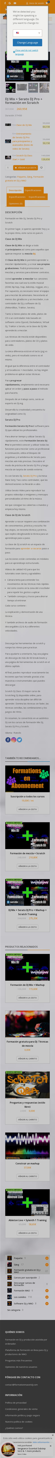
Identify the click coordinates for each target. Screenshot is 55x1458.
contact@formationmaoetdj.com (21, 1384)
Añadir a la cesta (27, 167)
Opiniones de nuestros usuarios (21, 1366)
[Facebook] (8, 739)
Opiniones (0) (15, 203)
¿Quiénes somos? (14, 1427)
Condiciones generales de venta (21, 1408)
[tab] (15, 190)
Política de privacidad (15, 1402)
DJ (34, 253)
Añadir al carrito (27, 1058)
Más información (41, 1442)
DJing (29, 176)
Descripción (15, 190)
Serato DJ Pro (30, 475)
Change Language (27, 42)
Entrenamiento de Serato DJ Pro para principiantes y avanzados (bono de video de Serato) (22, 141)
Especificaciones (33, 190)
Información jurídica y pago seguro (22, 1415)
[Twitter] (19, 739)
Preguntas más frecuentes (18, 1360)
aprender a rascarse (31, 548)
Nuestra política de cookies (18, 1421)
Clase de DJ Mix (24, 124)
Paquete (21, 176)
